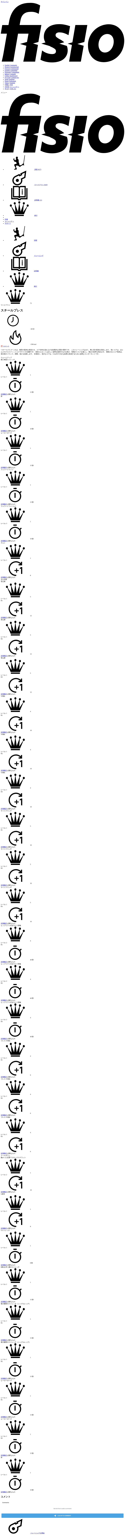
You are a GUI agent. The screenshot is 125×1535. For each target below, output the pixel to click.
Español (7, 70)
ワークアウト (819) (40, 185)
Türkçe (7, 83)
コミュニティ (14, 87)
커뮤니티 (13, 89)
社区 (11, 85)
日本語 (7, 87)
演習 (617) (37, 169)
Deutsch (7, 67)
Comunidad (13, 70)
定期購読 (4, 394)
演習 (35, 240)
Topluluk (12, 83)
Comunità (13, 74)
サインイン (5, 2)
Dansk (7, 81)
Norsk (6, 79)
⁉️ (5, 346)
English (7, 65)
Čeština (7, 76)
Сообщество (15, 77)
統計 (36, 215)
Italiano (7, 74)
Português (8, 72)
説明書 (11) (38, 200)
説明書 (36, 271)
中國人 (7, 85)
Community (13, 65)
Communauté (14, 69)
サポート (8, 223)
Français (7, 69)
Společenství (13, 76)
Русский (7, 77)
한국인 (7, 89)
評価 (6, 219)
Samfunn (11, 79)
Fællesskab (12, 81)
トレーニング (38, 255)
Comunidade (15, 72)
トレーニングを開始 (37, 1533)
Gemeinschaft (14, 67)
